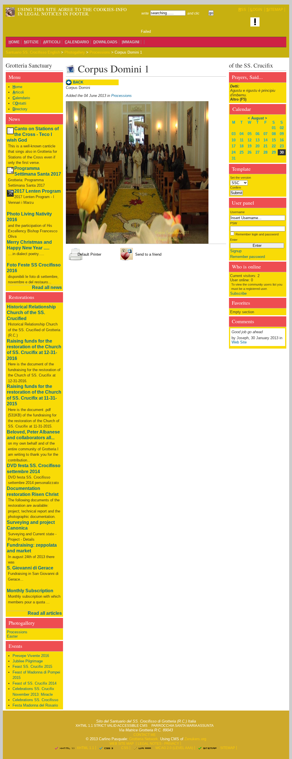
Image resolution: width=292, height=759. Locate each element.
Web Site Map (122, 743)
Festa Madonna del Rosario (35, 705)
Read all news (47, 287)
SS (242, 9)
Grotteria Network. (144, 739)
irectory (20, 109)
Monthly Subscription (30, 590)
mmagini (130, 42)
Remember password (247, 257)
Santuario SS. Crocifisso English (33, 52)
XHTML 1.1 (85, 748)
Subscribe (238, 293)
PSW (233, 223)
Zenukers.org (195, 739)
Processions (100, 52)
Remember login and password (257, 234)
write (145, 13)
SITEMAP (227, 748)
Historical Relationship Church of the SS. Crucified (31, 312)
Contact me (144, 734)
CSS (124, 748)
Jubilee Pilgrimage (28, 661)
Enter (234, 239)
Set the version (240, 177)
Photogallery (74, 52)
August (257, 118)
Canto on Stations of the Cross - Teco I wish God (33, 134)
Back (78, 82)
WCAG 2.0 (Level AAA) (174, 748)
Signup (236, 251)
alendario (77, 42)
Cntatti (19, 103)
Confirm (235, 187)
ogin (256, 9)
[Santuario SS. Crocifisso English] (10, 12)
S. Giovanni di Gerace (30, 567)
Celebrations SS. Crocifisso (35, 700)
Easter (12, 636)
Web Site (239, 342)
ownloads (105, 42)
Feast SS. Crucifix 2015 (32, 666)
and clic (193, 13)
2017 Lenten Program (37, 191)
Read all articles (45, 613)
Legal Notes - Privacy (158, 743)
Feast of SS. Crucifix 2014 (34, 683)
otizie (31, 42)
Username (237, 212)
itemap (274, 9)
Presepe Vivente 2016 (31, 656)
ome (14, 42)
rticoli (51, 42)
